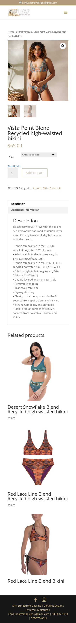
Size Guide (14, 166)
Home (11, 31)
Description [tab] (18, 203)
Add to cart (35, 172)
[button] (63, 46)
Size (11, 157)
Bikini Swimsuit (24, 31)
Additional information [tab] (25, 209)
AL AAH (37, 188)
